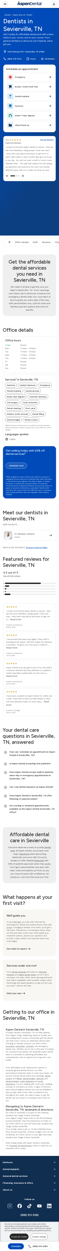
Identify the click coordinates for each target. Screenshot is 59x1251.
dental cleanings (19, 972)
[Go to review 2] (16, 176)
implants (10, 975)
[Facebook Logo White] (19, 1206)
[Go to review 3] (18, 176)
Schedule (16, 1246)
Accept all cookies (19, 1237)
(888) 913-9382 (38, 1246)
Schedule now (16, 465)
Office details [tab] (22, 242)
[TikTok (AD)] (29, 1206)
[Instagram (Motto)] (10, 1206)
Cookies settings (39, 1237)
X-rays (9, 927)
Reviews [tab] (46, 242)
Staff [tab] (35, 242)
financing (39, 860)
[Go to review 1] (12, 175)
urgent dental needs (27, 975)
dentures (43, 972)
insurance (24, 854)
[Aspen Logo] (29, 4)
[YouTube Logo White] (39, 1206)
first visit (17, 922)
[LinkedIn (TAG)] (49, 1206)
